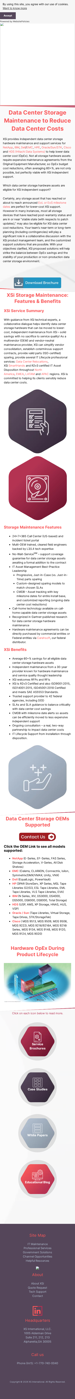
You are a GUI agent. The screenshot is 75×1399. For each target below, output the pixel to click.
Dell (23, 147)
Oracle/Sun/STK (52, 147)
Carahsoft (43, 638)
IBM (16, 147)
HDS (15, 904)
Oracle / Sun (20, 913)
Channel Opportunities (37, 1256)
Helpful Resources (37, 1260)
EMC (30, 147)
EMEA (20, 374)
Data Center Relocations (32, 361)
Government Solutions (37, 1252)
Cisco (67, 147)
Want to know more (15, 8)
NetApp (8, 147)
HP (14, 883)
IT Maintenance (38, 1244)
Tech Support (37, 1291)
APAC (45, 374)
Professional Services (38, 1248)
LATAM (30, 374)
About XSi (37, 1283)
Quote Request (37, 1287)
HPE (37, 147)
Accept (8, 15)
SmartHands (17, 365)
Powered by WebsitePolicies (14, 21)
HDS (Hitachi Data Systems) (27, 151)
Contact (37, 1296)
